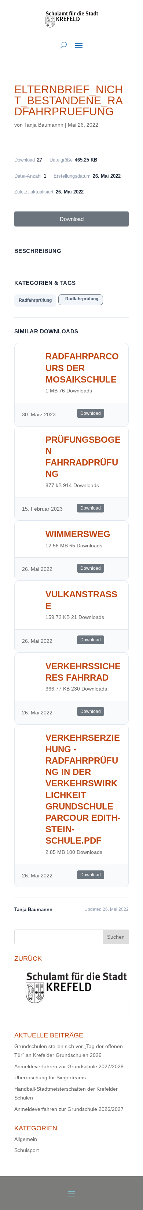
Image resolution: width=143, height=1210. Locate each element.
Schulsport (26, 1150)
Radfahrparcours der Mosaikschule (82, 367)
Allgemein (25, 1139)
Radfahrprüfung (35, 300)
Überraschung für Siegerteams (50, 1077)
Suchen (116, 937)
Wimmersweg (77, 534)
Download (72, 219)
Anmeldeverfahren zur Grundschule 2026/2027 (69, 1109)
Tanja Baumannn (43, 125)
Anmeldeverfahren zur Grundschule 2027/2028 (69, 1066)
